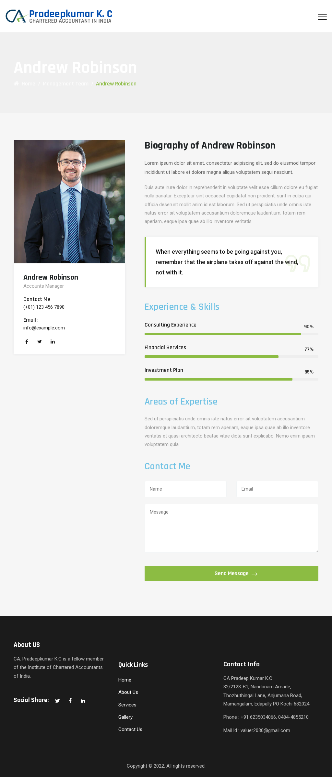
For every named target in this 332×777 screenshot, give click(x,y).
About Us (128, 692)
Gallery (125, 717)
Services (127, 705)
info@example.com (44, 328)
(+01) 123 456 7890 (44, 307)
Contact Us (130, 729)
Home (27, 83)
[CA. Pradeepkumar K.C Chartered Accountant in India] (63, 16)
